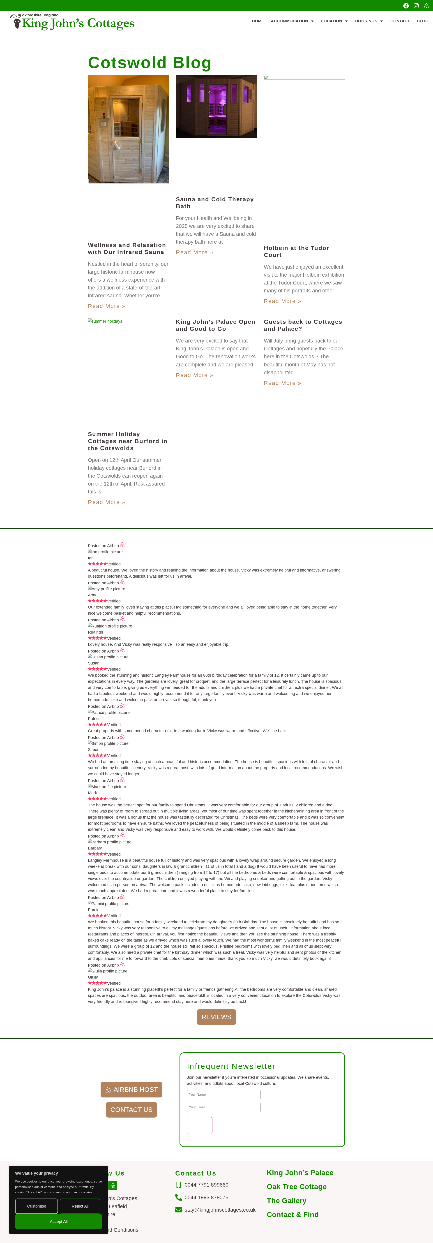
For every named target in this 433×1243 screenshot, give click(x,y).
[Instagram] (416, 5)
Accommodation (289, 21)
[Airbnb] (426, 5)
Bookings (366, 21)
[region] (58, 1200)
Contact (400, 21)
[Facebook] (405, 5)
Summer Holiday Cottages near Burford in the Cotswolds (128, 441)
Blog (422, 21)
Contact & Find (293, 1215)
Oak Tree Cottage (297, 1187)
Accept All (59, 1221)
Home (258, 21)
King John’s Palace (300, 1173)
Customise (36, 1206)
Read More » (107, 306)
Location (331, 21)
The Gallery (286, 1201)
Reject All (80, 1206)
